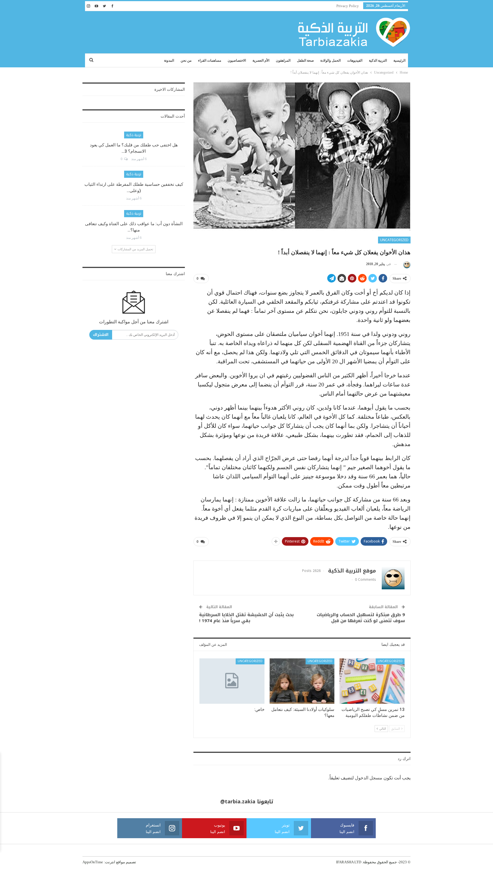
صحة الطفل (305, 60)
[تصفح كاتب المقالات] (406, 264)
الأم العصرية (260, 60)
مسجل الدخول (368, 777)
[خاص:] (231, 681)
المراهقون (283, 60)
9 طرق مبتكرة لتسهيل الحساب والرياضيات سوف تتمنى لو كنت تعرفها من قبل (361, 618)
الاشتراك (100, 334)
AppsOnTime (92, 862)
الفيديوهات (354, 60)
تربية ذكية (133, 135)
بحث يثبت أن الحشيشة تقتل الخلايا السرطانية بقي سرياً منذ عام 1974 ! (246, 618)
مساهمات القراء (209, 60)
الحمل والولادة (330, 60)
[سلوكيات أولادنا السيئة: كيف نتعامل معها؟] (302, 681)
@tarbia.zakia (237, 802)
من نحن (186, 60)
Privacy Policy (347, 6)
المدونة (169, 60)
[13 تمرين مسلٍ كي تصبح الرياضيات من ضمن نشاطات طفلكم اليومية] (372, 681)
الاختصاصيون (237, 60)
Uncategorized (394, 240)
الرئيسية (399, 60)
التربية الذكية (378, 60)
